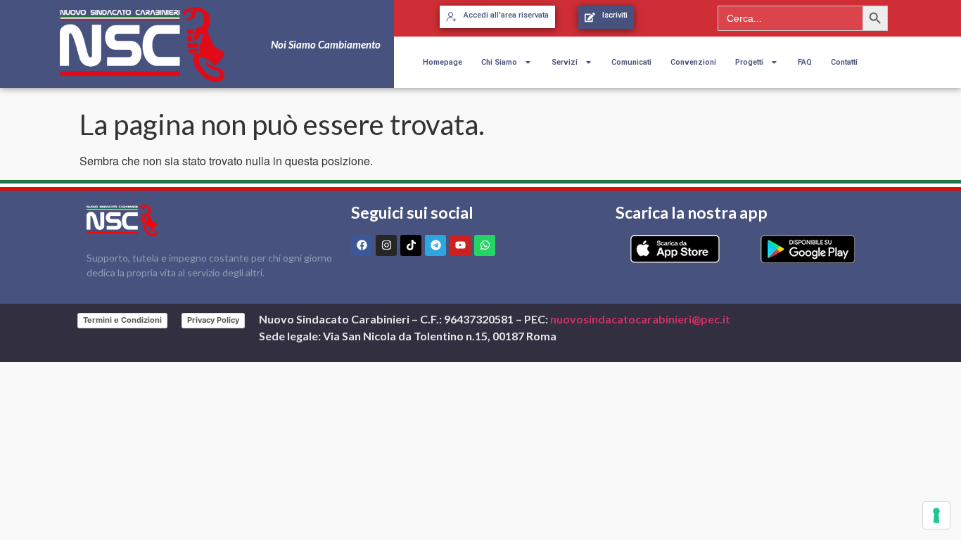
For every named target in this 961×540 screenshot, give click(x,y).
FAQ (805, 62)
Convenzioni (693, 62)
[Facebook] (361, 245)
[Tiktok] (410, 245)
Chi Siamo (499, 62)
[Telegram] (435, 245)
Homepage (442, 62)
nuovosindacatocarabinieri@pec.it (640, 319)
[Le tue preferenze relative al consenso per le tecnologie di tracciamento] (936, 515)
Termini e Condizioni (122, 320)
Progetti (749, 62)
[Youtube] (460, 245)
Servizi (565, 62)
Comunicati (631, 62)
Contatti (844, 62)
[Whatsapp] (484, 245)
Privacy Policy (213, 320)
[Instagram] (386, 245)
